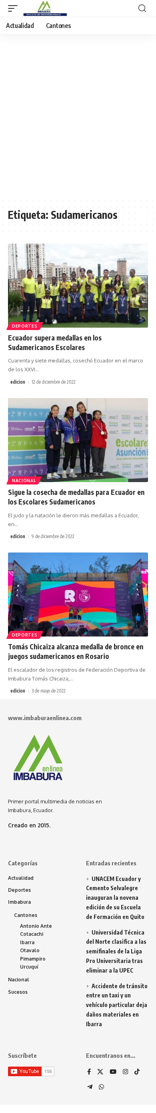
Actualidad (21, 878)
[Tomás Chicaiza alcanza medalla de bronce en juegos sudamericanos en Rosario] (78, 594)
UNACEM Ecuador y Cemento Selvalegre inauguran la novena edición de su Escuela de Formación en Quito (115, 897)
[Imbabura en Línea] (44, 8)
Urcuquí (29, 967)
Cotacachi (31, 934)
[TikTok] (137, 1072)
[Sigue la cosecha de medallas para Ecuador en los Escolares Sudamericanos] (78, 440)
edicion (17, 382)
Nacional (24, 480)
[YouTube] (113, 1072)
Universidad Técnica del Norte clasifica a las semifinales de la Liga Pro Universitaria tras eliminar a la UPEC (116, 951)
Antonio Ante (36, 926)
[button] (15, 8)
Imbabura (19, 902)
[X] (100, 1072)
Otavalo (30, 950)
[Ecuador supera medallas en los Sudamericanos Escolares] (78, 286)
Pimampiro (33, 959)
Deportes (25, 326)
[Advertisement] (78, 116)
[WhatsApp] (101, 1087)
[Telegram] (90, 1087)
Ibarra (27, 942)
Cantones (25, 915)
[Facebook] (89, 1072)
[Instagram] (125, 1072)
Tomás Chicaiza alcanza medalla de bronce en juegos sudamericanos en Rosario (75, 651)
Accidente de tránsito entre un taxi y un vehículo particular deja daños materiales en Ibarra (117, 1005)
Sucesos (18, 992)
